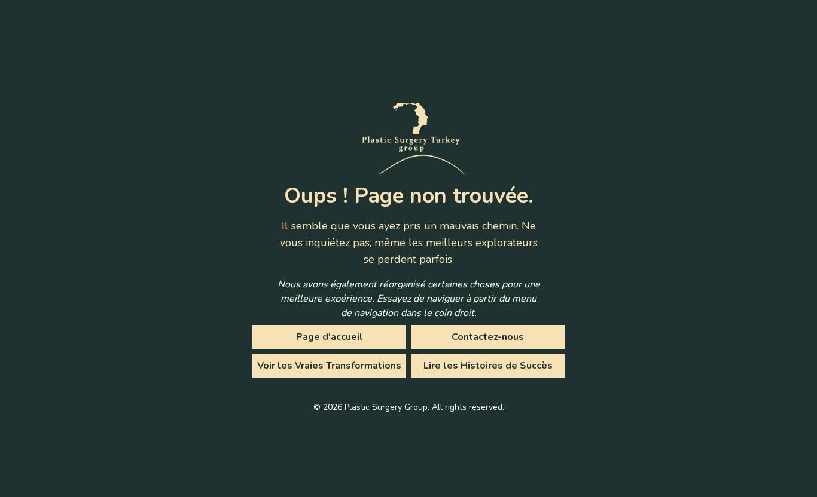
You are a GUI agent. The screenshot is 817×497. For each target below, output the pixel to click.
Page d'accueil (329, 336)
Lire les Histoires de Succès (488, 365)
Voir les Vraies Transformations (329, 365)
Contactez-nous (488, 336)
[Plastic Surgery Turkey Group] (408, 138)
